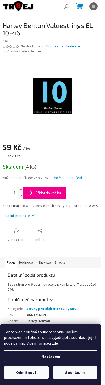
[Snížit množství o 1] (20, 196)
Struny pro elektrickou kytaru (51, 309)
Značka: (24, 51)
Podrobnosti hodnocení (64, 46)
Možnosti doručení (68, 178)
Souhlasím (75, 372)
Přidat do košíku (48, 192)
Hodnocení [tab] (27, 262)
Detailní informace (16, 215)
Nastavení (50, 356)
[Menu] (93, 6)
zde (55, 343)
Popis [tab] (11, 262)
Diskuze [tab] (45, 262)
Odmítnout (26, 372)
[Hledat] (67, 6)
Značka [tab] (60, 262)
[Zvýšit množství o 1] (20, 190)
